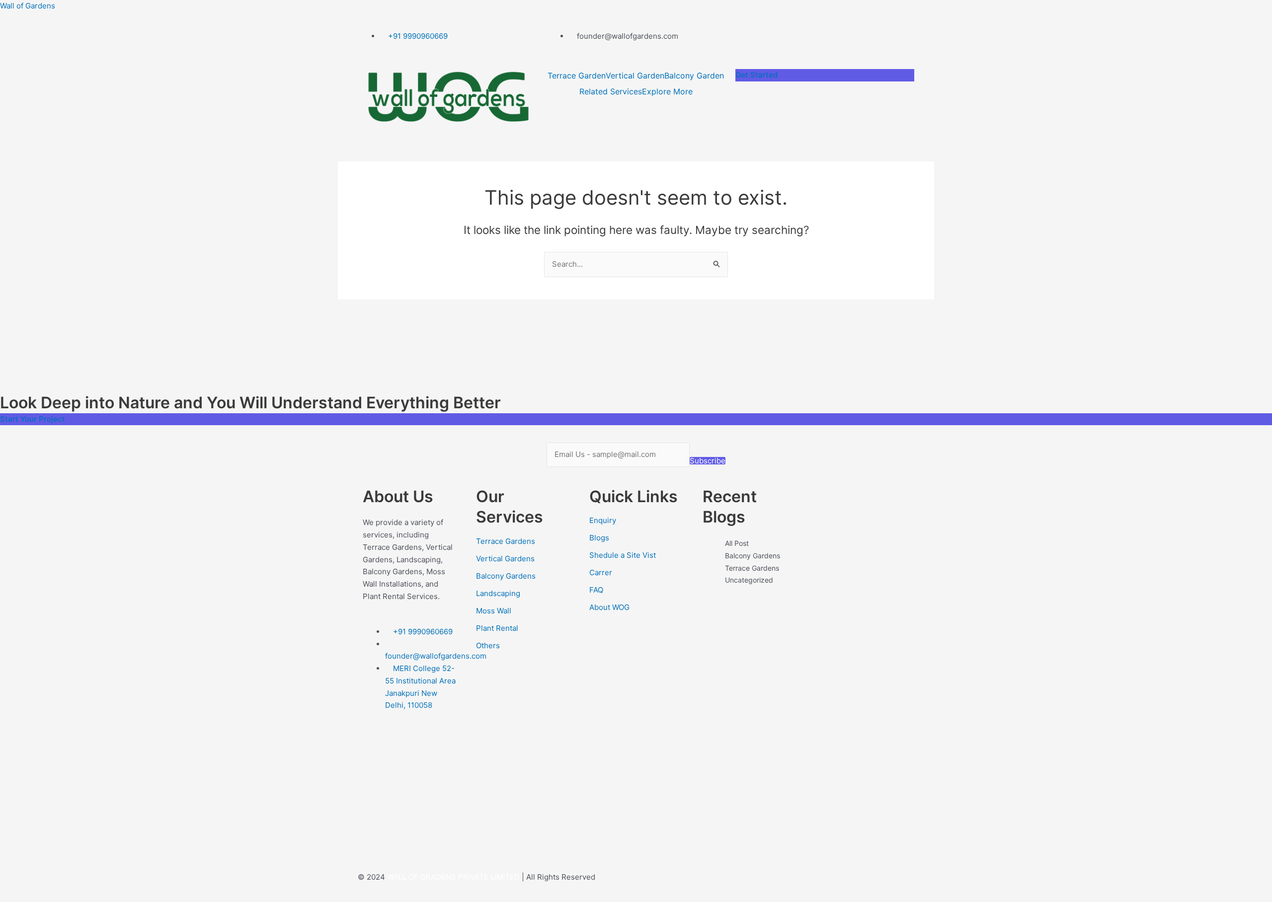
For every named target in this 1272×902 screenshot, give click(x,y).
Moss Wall (493, 610)
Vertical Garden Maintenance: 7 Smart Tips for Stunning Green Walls (749, 805)
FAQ (596, 590)
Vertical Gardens (505, 558)
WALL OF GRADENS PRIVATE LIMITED (453, 877)
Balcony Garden (694, 75)
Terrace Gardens (505, 541)
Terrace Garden (577, 75)
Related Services (610, 91)
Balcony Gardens (506, 576)
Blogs (599, 537)
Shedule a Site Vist (622, 555)
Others (488, 645)
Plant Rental (497, 628)
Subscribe (707, 460)
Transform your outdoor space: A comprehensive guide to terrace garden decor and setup (749, 681)
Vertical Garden (635, 75)
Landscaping (498, 593)
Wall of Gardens (27, 5)
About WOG (609, 607)
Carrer (600, 572)
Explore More (667, 91)
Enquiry (602, 520)
